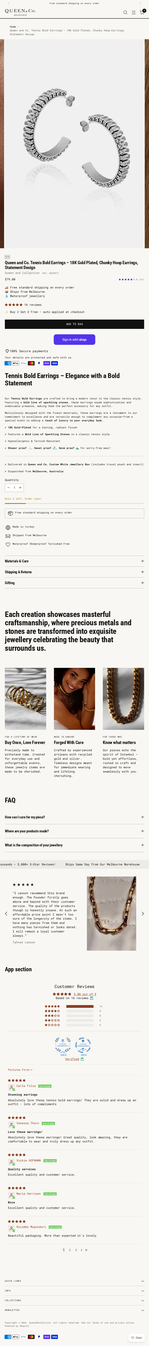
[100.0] (63, 1045)
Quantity (12, 480)
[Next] (140, 3)
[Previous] (8, 3)
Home (13, 26)
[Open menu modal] (134, 13)
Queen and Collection (22, 273)
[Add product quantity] (20, 488)
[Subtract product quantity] (8, 488)
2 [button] (70, 1250)
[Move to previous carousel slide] (6, 914)
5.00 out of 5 (85, 994)
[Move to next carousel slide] (142, 914)
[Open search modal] (125, 13)
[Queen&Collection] (20, 13)
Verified (72, 1059)
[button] (14, 305)
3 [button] (76, 1250)
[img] (17, 1080)
